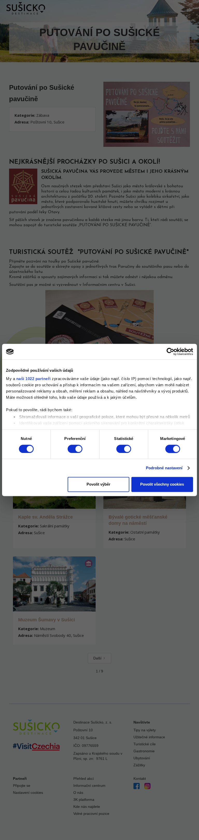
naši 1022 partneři (33, 378)
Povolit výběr (98, 484)
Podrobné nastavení (164, 468)
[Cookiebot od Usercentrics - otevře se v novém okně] (170, 351)
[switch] (75, 449)
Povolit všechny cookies (162, 484)
